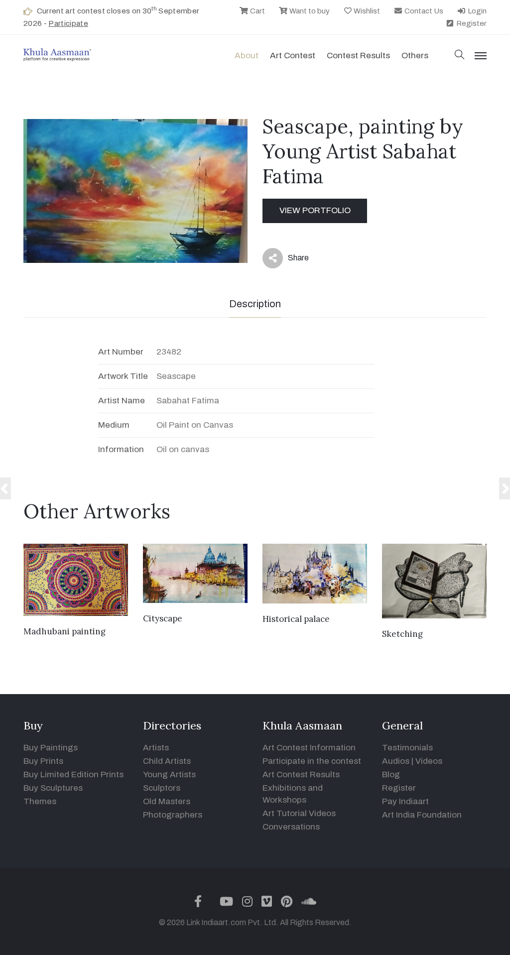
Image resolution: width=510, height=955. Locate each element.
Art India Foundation (422, 815)
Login (476, 11)
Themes (39, 801)
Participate (68, 23)
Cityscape (162, 618)
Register (471, 23)
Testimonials (407, 747)
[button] (460, 55)
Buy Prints (43, 761)
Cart (257, 11)
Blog (391, 774)
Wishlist (366, 11)
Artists (156, 747)
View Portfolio (315, 210)
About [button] (246, 55)
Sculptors (161, 788)
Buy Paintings (50, 747)
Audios (395, 761)
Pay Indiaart (405, 801)
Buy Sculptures (53, 788)
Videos (428, 761)
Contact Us (423, 11)
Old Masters (166, 801)
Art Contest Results (301, 774)
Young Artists (169, 774)
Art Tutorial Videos (299, 813)
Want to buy (309, 11)
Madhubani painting (64, 631)
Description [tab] (255, 303)
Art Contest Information (309, 747)
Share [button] (290, 259)
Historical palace (296, 618)
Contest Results (358, 55)
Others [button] (414, 55)
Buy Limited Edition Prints (73, 774)
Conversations (291, 827)
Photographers (172, 815)
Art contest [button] (292, 55)
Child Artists (167, 761)
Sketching (402, 633)
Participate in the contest (311, 761)
